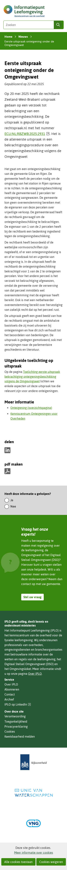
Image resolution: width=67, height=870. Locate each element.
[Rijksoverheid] (33, 762)
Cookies (9, 731)
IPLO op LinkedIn (17, 704)
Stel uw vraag (32, 597)
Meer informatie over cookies (33, 852)
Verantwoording (15, 716)
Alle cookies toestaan (18, 862)
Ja (11, 500)
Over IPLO (35, 673)
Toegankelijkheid (15, 721)
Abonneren (11, 689)
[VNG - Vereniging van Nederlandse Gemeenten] (33, 823)
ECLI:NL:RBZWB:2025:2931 (27, 134)
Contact (9, 694)
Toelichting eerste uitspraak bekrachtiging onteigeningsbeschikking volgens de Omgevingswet (32, 376)
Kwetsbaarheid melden (19, 736)
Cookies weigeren (51, 862)
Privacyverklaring (16, 726)
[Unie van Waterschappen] (33, 792)
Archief (9, 699)
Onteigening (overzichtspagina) (31, 407)
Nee (13, 506)
